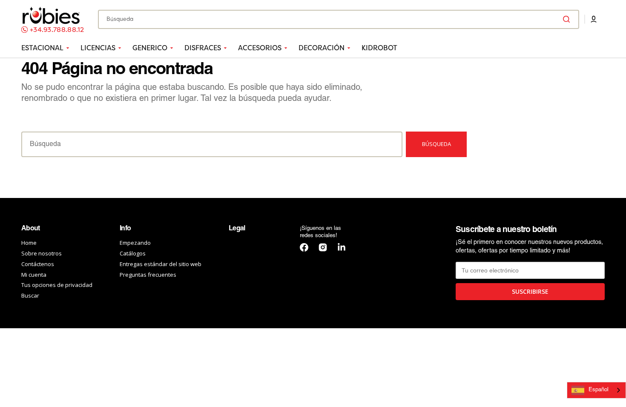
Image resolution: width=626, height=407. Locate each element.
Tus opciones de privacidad (56, 285)
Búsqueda (436, 144)
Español (599, 390)
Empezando (135, 242)
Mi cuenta (33, 274)
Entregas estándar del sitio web (160, 264)
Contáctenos (37, 264)
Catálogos (133, 253)
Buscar (30, 295)
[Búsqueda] (568, 19)
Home (29, 242)
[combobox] (338, 19)
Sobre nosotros (41, 253)
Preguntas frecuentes (148, 274)
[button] (593, 19)
